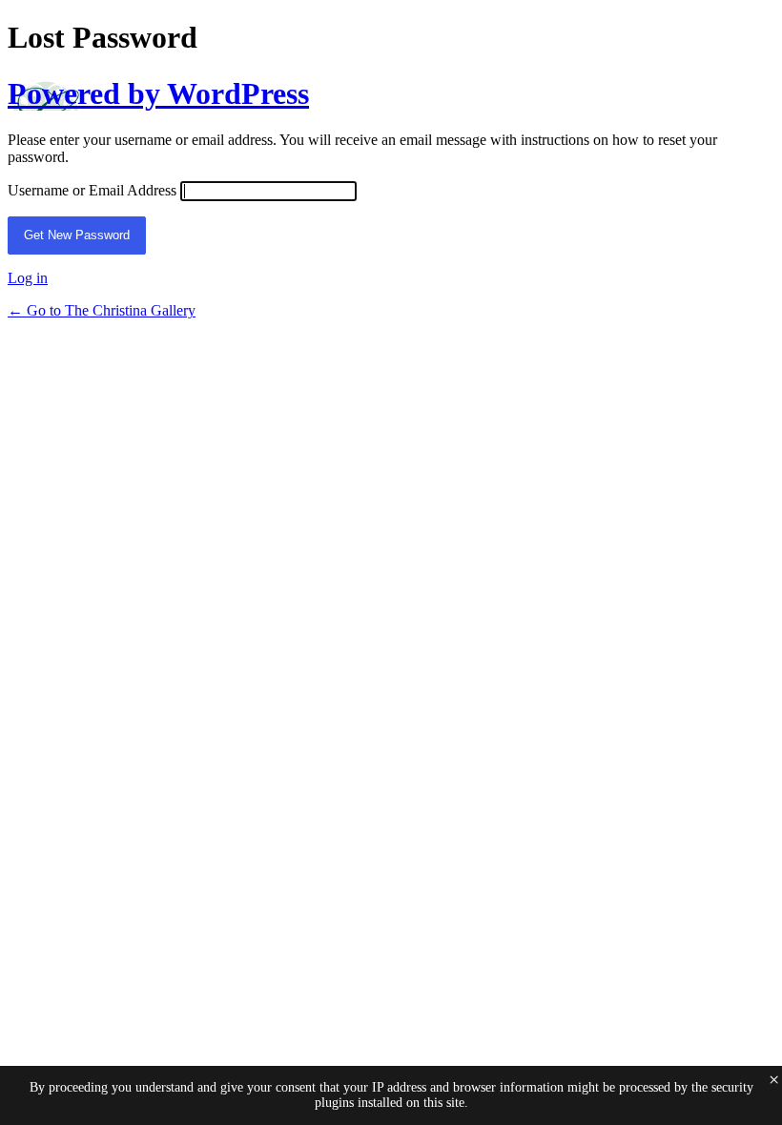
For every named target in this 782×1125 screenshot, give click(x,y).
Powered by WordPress (158, 93)
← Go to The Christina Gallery (102, 310)
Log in (28, 278)
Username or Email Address (92, 190)
